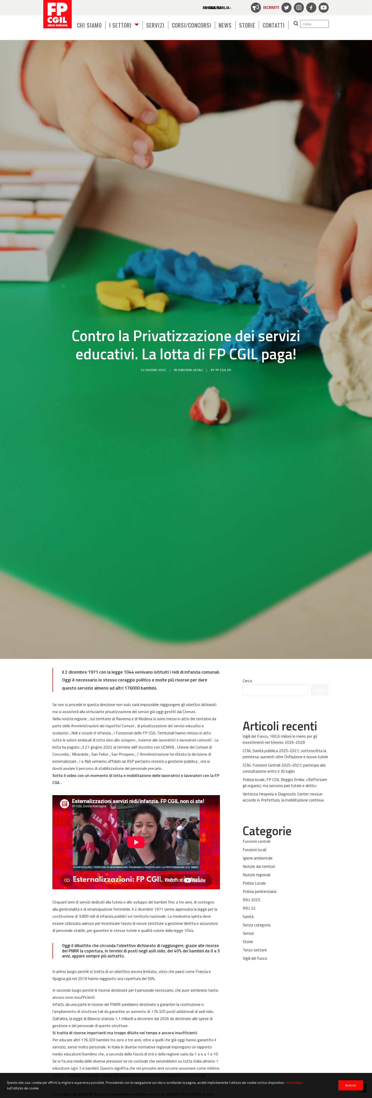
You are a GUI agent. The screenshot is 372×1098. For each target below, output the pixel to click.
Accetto (350, 1085)
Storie (247, 25)
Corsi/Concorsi (191, 25)
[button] (308, 24)
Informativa (293, 1082)
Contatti (274, 25)
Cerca (247, 681)
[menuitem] (264, 7)
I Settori (120, 25)
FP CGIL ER (223, 369)
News (225, 25)
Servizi (155, 25)
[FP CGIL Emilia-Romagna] (57, 14)
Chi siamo (89, 25)
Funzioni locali (190, 369)
